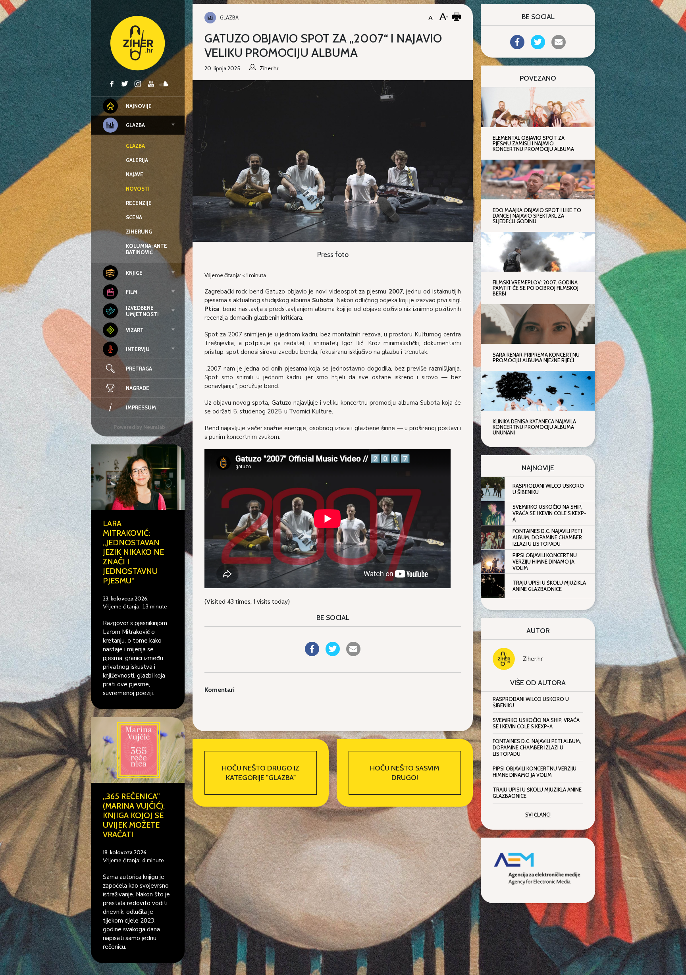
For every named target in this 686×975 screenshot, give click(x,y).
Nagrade (137, 388)
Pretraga (139, 368)
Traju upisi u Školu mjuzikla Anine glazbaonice (549, 585)
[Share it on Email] (353, 654)
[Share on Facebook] (312, 654)
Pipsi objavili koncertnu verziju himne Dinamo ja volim (545, 561)
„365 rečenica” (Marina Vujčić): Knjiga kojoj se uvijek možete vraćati (134, 815)
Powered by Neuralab (139, 427)
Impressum (141, 407)
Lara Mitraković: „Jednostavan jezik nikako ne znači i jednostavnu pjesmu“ (133, 552)
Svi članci (538, 814)
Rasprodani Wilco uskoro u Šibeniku (548, 489)
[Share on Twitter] (333, 654)
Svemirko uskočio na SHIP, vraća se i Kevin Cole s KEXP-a (549, 513)
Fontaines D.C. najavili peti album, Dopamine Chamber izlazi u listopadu (547, 537)
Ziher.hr (533, 659)
